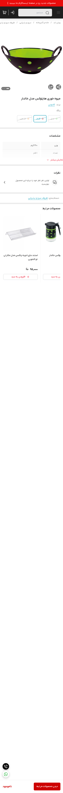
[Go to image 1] (7, 88)
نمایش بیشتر (56, 159)
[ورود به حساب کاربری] (13, 12)
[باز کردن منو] (57, 12)
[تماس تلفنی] (6, 766)
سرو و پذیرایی (25, 22)
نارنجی (23, 118)
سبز (52, 118)
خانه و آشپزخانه (42, 22)
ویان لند (56, 22)
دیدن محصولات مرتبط (47, 786)
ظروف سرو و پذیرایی (38, 198)
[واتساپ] (6, 774)
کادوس (51, 104)
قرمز (38, 118)
